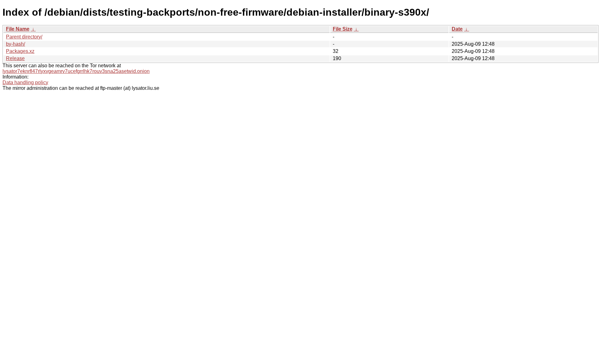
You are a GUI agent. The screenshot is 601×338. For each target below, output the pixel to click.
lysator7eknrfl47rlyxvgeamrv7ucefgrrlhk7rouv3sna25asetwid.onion (76, 71)
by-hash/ (15, 44)
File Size (342, 29)
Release (15, 58)
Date (457, 29)
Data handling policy (25, 82)
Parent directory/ (24, 36)
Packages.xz (20, 51)
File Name (17, 29)
